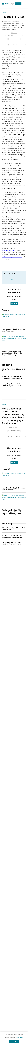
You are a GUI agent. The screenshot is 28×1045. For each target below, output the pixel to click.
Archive (4, 12)
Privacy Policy (19, 1037)
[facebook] (8, 45)
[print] (25, 45)
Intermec (14, 33)
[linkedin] (11, 45)
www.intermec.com (8, 250)
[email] (19, 45)
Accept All (14, 1041)
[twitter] (14, 45)
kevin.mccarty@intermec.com (12, 257)
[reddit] (17, 45)
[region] (14, 1038)
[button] (3, 4)
